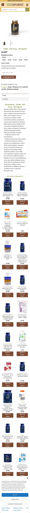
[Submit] (27, 9)
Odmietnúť (15, 499)
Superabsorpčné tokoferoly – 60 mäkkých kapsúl (7, 347)
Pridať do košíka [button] (7, 202)
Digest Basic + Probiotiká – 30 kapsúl (8, 257)
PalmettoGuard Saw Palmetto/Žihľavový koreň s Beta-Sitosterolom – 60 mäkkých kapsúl (22, 259)
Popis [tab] (4, 95)
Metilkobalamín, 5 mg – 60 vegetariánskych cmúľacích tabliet (7, 317)
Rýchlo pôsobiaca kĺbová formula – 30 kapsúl (8, 195)
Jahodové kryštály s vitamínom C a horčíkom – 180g (8, 467)
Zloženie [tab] (5, 99)
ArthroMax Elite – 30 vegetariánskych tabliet (7, 438)
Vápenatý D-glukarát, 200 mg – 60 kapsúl (22, 194)
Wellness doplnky (12, 89)
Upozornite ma (8, 77)
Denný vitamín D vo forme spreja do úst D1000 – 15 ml (22, 467)
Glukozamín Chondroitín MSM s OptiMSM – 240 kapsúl (22, 408)
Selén (10, 87)
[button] (27, 478)
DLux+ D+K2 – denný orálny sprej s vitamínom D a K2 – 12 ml (7, 377)
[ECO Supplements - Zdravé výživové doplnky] (15, 4)
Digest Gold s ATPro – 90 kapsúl (7, 289)
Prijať (15, 495)
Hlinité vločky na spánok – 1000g (22, 316)
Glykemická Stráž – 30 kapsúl (22, 289)
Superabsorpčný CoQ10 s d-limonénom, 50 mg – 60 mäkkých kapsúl (7, 408)
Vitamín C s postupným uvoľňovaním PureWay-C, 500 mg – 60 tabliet (7, 226)
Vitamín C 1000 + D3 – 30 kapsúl (22, 224)
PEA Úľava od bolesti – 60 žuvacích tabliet (22, 375)
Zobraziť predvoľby (15, 504)
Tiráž (27, 507)
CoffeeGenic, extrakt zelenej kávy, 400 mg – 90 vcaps (22, 438)
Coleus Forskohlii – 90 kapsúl (22, 346)
